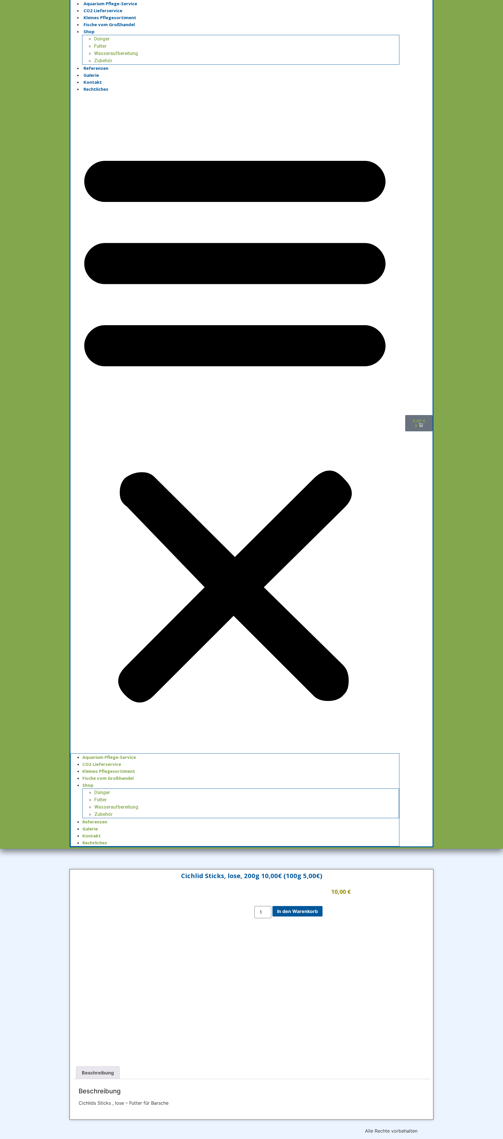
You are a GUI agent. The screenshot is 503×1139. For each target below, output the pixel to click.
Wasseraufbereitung (116, 53)
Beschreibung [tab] (98, 1073)
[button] (234, 422)
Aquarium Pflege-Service (110, 3)
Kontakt (93, 82)
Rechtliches (96, 89)
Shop (89, 31)
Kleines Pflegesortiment (110, 17)
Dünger (102, 39)
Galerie (91, 75)
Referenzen (96, 68)
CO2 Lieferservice (103, 10)
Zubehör (103, 60)
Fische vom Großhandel (109, 24)
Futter (100, 46)
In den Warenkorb (297, 911)
